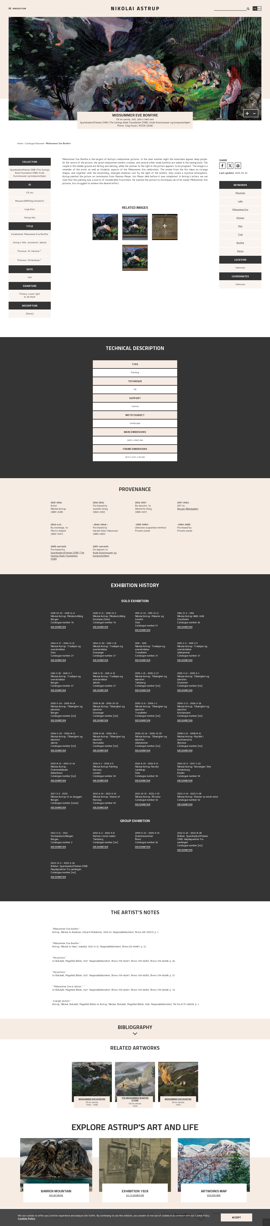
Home (20, 144)
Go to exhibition (135, 1195)
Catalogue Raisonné (34, 144)
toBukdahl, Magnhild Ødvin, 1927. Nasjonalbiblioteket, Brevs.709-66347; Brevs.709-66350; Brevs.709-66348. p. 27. (113, 976)
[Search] (248, 9)
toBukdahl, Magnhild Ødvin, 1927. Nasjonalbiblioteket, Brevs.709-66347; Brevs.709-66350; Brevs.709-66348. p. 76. (113, 990)
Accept (236, 1217)
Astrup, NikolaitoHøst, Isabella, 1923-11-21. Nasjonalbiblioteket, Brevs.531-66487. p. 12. (99, 947)
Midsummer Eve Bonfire (58, 144)
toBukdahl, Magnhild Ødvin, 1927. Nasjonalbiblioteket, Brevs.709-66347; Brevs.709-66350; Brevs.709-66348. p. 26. (113, 961)
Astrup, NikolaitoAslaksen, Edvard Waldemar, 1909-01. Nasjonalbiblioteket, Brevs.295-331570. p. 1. (105, 932)
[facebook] (222, 166)
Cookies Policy (26, 1219)
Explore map (214, 1195)
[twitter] (230, 166)
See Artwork (56, 1195)
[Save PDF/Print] (238, 166)
